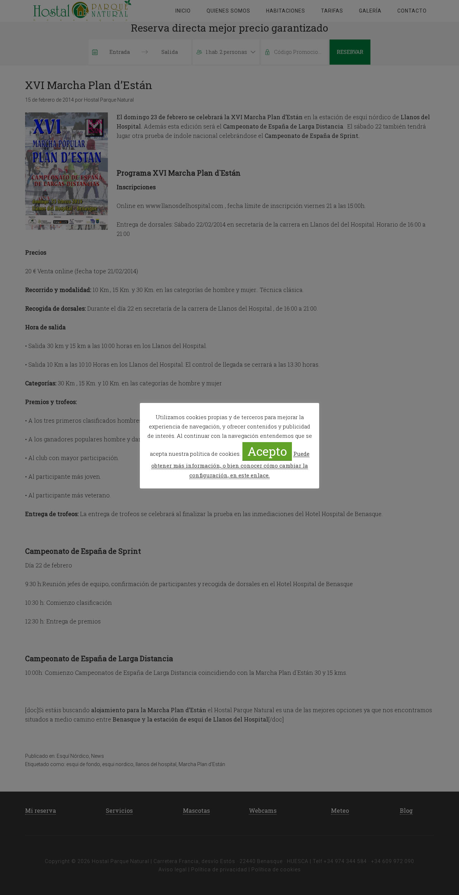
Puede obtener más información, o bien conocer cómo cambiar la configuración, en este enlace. (230, 464)
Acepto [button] (267, 451)
